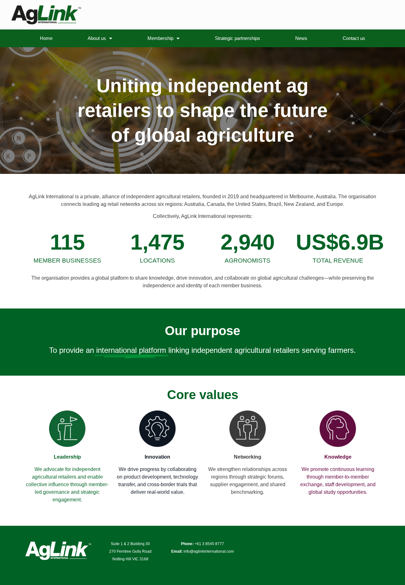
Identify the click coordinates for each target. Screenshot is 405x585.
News (301, 38)
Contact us (354, 38)
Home (46, 38)
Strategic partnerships (237, 38)
